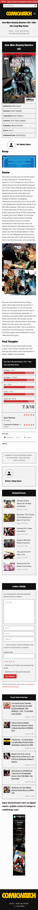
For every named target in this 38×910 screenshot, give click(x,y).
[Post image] (9, 504)
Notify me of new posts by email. (17, 672)
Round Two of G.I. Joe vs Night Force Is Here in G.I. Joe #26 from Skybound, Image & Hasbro (22, 758)
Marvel (29, 455)
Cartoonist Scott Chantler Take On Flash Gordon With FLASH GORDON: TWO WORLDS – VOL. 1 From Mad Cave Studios (22, 708)
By (12, 458)
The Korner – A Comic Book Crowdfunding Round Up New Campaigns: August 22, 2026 (22, 742)
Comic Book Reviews (20, 455)
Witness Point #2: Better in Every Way (24, 564)
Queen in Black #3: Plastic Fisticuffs (24, 541)
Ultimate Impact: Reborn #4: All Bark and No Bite (24, 503)
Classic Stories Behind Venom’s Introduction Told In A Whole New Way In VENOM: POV (22, 727)
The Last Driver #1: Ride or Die (24, 553)
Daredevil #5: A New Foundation (24, 529)
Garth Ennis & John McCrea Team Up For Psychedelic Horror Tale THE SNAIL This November (22, 775)
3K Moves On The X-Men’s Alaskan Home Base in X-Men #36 (22, 790)
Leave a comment (19, 460)
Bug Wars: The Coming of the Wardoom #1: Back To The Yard (25, 517)
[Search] (35, 6)
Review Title (8, 652)
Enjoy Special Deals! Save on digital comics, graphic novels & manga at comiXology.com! (19, 806)
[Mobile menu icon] (34, 13)
